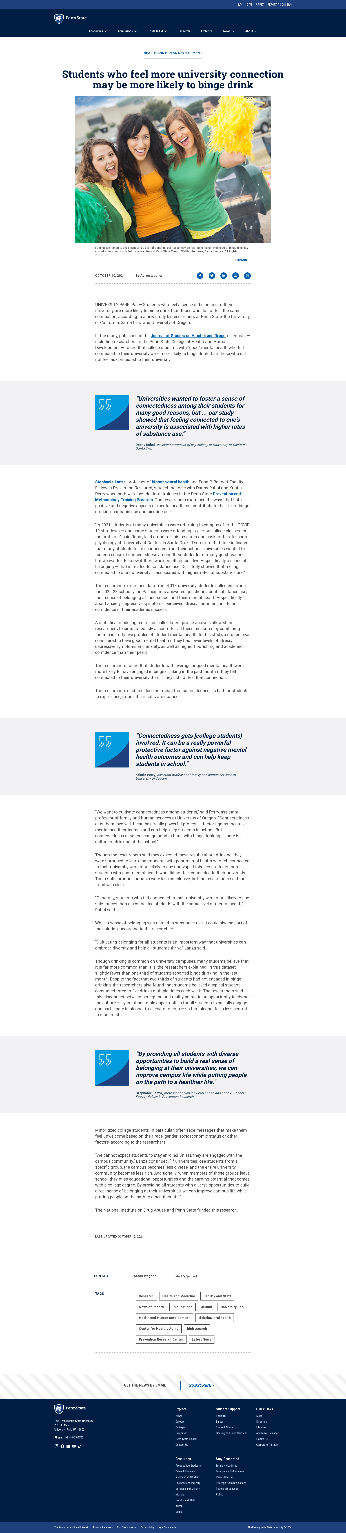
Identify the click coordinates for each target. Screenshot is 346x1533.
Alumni (206, 1307)
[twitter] (212, 276)
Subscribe (200, 1385)
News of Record (151, 1307)
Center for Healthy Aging (158, 1328)
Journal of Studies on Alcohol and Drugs (188, 335)
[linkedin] (223, 276)
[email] (235, 276)
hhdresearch (197, 1328)
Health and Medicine (178, 1296)
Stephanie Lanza (110, 482)
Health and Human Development (173, 53)
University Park (233, 1307)
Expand (241, 260)
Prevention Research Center (161, 1339)
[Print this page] (247, 275)
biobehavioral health (170, 482)
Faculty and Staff (217, 1296)
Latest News (201, 1339)
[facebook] (200, 276)
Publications (182, 1307)
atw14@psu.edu (187, 1276)
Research (146, 1296)
